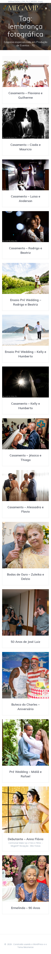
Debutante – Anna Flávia (25, 839)
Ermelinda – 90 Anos (25, 908)
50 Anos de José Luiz (25, 642)
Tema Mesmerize (25, 947)
